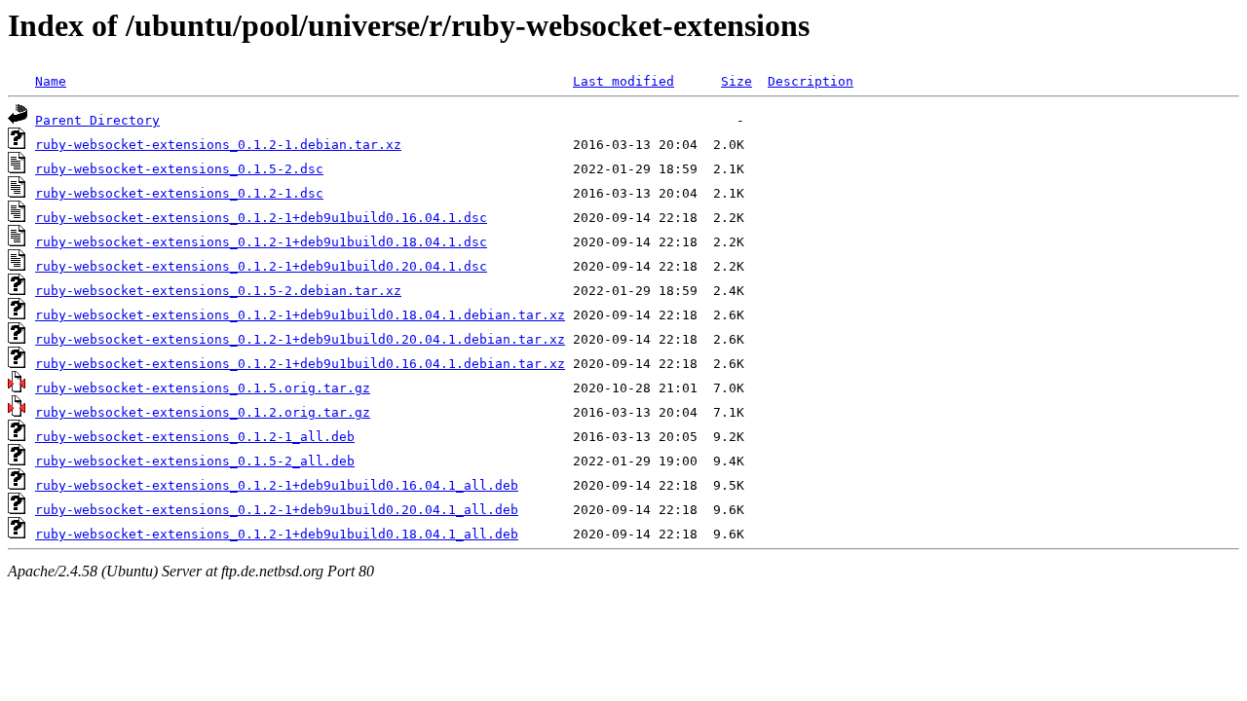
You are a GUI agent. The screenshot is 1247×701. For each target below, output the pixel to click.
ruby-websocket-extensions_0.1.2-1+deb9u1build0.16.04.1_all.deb (276, 485)
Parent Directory (97, 120)
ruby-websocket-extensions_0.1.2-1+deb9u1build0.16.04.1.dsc (261, 217)
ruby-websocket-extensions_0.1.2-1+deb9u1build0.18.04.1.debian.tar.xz (300, 315)
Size (736, 81)
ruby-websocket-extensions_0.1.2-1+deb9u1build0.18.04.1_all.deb (276, 534)
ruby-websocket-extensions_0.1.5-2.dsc (179, 169)
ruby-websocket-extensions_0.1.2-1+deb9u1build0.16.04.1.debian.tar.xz (300, 363)
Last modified (623, 81)
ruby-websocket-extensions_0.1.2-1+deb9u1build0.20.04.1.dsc (261, 266)
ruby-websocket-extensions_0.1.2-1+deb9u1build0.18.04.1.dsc (261, 242)
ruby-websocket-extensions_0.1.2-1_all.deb (195, 436)
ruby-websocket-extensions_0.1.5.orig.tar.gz (202, 388)
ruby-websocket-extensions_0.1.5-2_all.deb (195, 461)
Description (810, 81)
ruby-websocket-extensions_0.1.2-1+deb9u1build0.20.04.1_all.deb (276, 509)
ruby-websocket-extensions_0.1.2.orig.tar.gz (202, 412)
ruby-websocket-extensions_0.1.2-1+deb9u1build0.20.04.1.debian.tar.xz (300, 339)
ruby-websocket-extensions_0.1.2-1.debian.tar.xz (218, 144)
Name (50, 81)
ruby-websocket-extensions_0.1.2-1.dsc (179, 193)
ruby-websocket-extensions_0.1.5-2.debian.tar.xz (218, 290)
